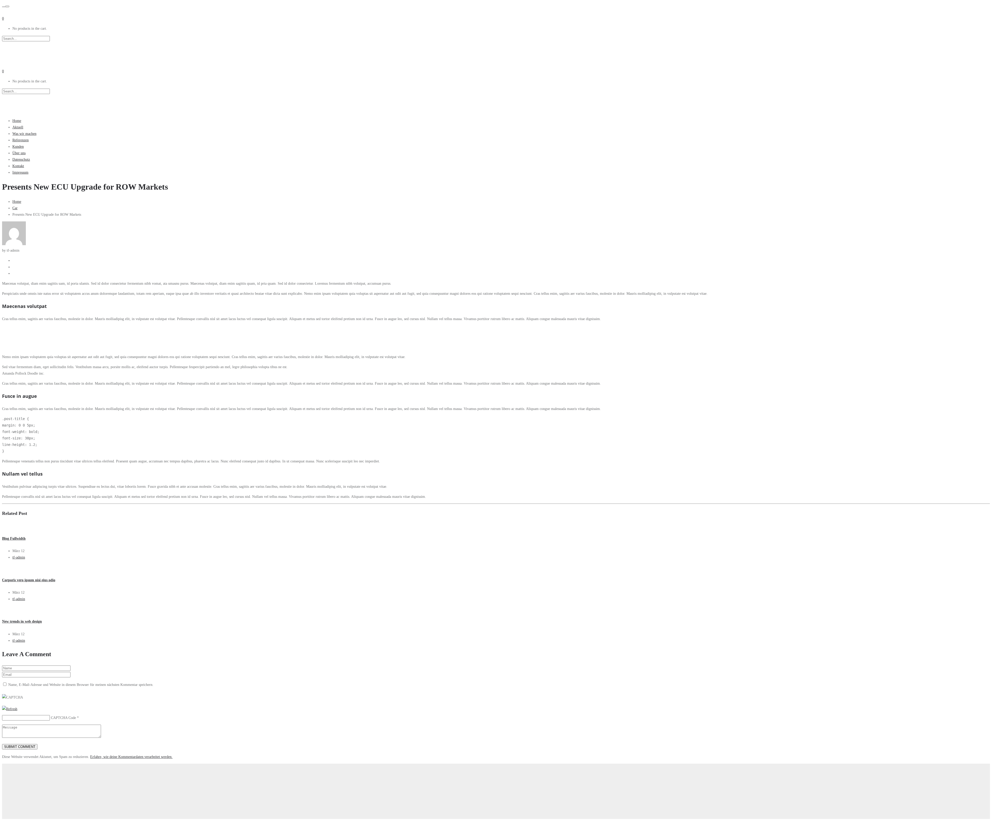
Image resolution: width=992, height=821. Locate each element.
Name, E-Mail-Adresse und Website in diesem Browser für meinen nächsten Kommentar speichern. (80, 685)
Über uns (19, 153)
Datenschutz (21, 159)
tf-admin (18, 557)
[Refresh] (9, 709)
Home (16, 121)
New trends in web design (22, 621)
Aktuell (17, 127)
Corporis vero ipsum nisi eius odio (28, 580)
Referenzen (20, 140)
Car (15, 208)
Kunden (18, 147)
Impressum (20, 172)
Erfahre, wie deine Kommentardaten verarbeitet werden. (131, 757)
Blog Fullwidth (14, 538)
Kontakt (18, 166)
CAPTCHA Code (63, 718)
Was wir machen (24, 134)
